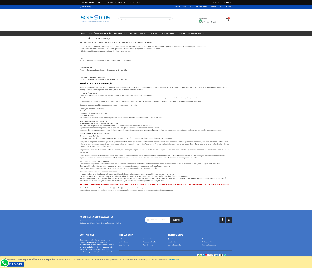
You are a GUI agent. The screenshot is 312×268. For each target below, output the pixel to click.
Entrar (213, 7)
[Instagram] (229, 220)
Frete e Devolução (174, 245)
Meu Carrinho (124, 245)
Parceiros (205, 239)
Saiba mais (174, 259)
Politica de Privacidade (210, 242)
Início (89, 38)
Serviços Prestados (209, 245)
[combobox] (145, 19)
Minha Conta (123, 242)
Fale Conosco (201, 7)
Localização (172, 242)
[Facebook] (222, 220)
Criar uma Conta (225, 7)
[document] (156, 262)
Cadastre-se (123, 239)
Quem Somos (173, 239)
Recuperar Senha (149, 242)
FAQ (191, 7)
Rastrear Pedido (149, 239)
